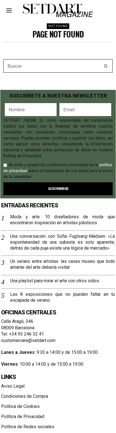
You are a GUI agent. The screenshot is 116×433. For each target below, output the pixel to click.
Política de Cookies (20, 406)
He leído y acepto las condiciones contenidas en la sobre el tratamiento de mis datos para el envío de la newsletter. (58, 170)
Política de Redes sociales (27, 426)
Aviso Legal (12, 386)
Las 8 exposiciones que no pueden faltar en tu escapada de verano (62, 297)
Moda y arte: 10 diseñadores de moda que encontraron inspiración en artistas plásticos (62, 219)
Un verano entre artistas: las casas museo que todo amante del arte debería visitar (62, 264)
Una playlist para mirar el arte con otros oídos (54, 280)
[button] (106, 66)
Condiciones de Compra (24, 396)
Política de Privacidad (22, 416)
